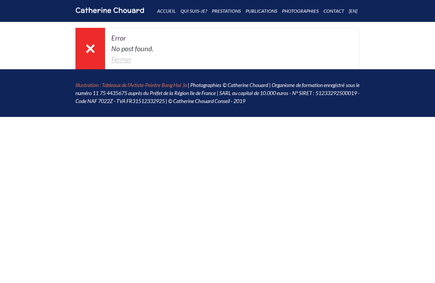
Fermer (121, 59)
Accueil (166, 11)
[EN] (353, 11)
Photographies (300, 11)
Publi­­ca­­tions (261, 11)
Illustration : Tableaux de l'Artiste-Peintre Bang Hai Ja (131, 85)
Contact (333, 11)
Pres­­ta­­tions (226, 11)
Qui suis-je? (194, 11)
